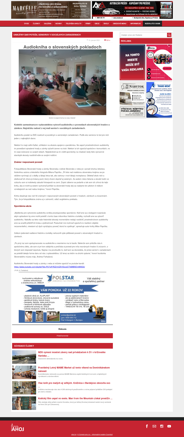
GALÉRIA (47, 23)
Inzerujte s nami (152, 23)
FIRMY (88, 23)
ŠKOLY (106, 23)
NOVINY (58, 23)
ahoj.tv (73, 434)
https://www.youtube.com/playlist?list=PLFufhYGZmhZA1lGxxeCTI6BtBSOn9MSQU (49, 266)
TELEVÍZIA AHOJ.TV (73, 23)
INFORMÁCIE (136, 23)
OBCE (97, 23)
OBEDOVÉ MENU (119, 23)
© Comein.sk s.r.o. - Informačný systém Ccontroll (95, 434)
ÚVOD (26, 23)
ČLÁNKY (36, 23)
